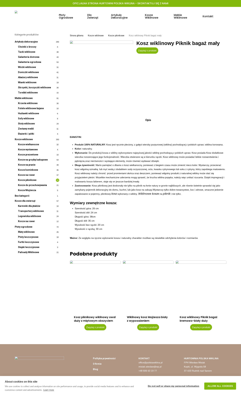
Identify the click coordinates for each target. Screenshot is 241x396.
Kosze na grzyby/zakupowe (33, 159)
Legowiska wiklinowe (29, 216)
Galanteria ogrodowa (29, 62)
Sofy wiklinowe (26, 118)
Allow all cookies (220, 386)
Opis (148, 120)
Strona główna (76, 35)
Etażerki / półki (26, 133)
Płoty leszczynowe (28, 237)
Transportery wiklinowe (31, 211)
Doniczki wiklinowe (28, 72)
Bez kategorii (22, 195)
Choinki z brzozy (27, 46)
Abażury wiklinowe (28, 77)
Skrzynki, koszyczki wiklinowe (34, 87)
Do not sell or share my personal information (173, 386)
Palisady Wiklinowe (28, 252)
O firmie (97, 364)
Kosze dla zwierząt (25, 201)
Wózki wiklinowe (27, 67)
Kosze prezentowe (28, 154)
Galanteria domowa (28, 57)
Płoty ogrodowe (23, 226)
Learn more (48, 390)
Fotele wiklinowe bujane (31, 108)
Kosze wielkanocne (28, 144)
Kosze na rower (26, 175)
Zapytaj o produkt (147, 50)
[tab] (148, 120)
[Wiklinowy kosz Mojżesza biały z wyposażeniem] (148, 285)
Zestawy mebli (26, 128)
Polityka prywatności (104, 358)
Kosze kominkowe (28, 170)
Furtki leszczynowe (28, 242)
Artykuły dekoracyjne (26, 41)
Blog (95, 369)
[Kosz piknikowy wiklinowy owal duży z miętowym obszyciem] (95, 285)
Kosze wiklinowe (24, 139)
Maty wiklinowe (26, 232)
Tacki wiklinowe (26, 52)
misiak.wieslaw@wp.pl (150, 366)
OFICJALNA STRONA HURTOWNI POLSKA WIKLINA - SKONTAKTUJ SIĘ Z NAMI (120, 3)
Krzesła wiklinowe (28, 103)
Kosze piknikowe (27, 180)
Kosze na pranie (26, 164)
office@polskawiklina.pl (150, 362)
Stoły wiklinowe (26, 123)
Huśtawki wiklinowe (28, 113)
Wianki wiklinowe (27, 82)
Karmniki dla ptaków (29, 206)
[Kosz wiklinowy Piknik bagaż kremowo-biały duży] (201, 285)
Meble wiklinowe (24, 98)
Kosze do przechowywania (32, 185)
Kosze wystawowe (28, 149)
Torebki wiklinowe (28, 92)
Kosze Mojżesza (27, 190)
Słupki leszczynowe (28, 247)
